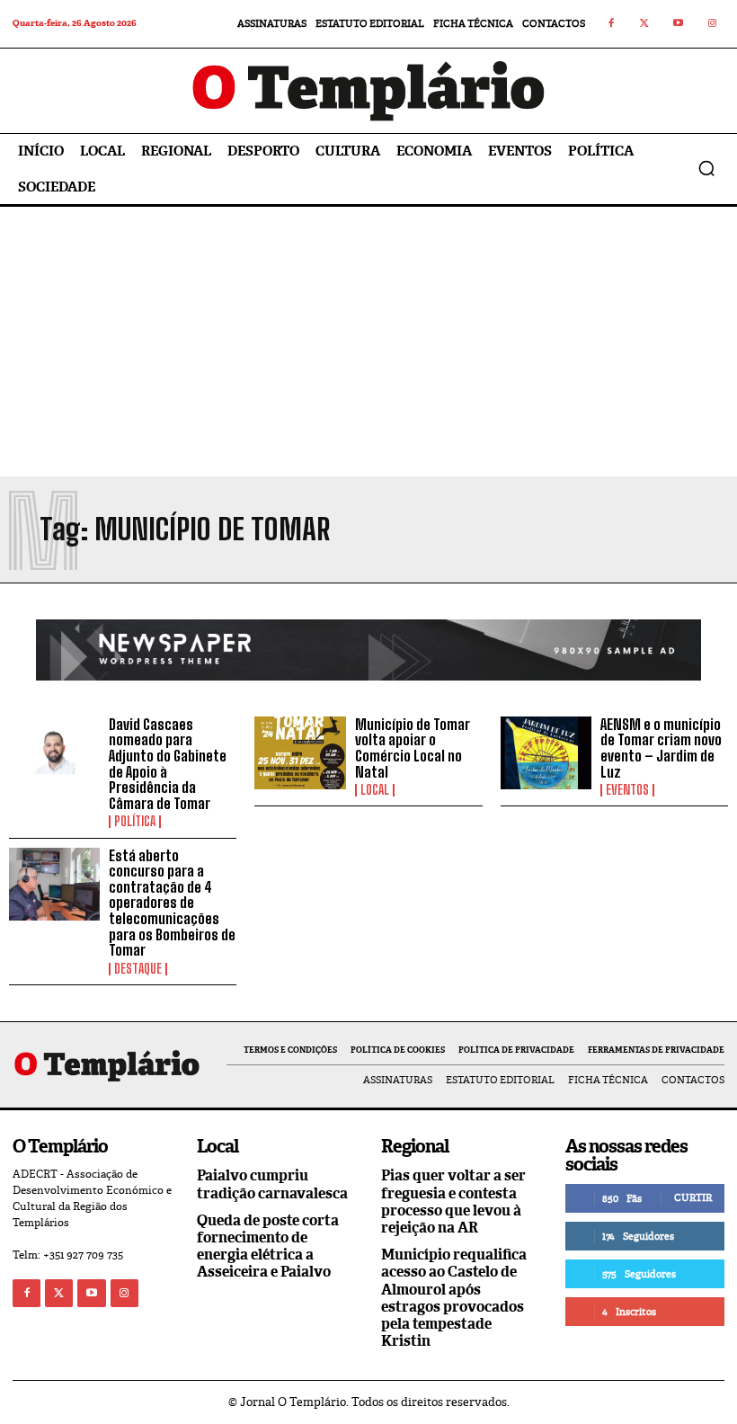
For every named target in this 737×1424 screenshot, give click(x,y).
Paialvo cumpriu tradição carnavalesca (272, 1184)
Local (374, 790)
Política (134, 821)
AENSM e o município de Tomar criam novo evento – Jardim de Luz (661, 748)
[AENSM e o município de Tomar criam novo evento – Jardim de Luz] (546, 752)
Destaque (138, 969)
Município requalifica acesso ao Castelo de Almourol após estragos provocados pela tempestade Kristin (454, 1297)
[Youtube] (678, 24)
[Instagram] (712, 24)
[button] (706, 168)
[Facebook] (611, 24)
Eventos (627, 790)
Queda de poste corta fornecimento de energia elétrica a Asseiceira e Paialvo (268, 1246)
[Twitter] (645, 24)
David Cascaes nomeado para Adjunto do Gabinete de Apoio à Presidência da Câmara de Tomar (167, 764)
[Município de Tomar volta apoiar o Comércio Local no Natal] (299, 752)
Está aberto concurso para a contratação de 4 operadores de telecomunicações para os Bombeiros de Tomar (172, 903)
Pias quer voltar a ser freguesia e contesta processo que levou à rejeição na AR (453, 1201)
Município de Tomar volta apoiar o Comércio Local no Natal (412, 748)
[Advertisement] (368, 341)
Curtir (693, 1197)
